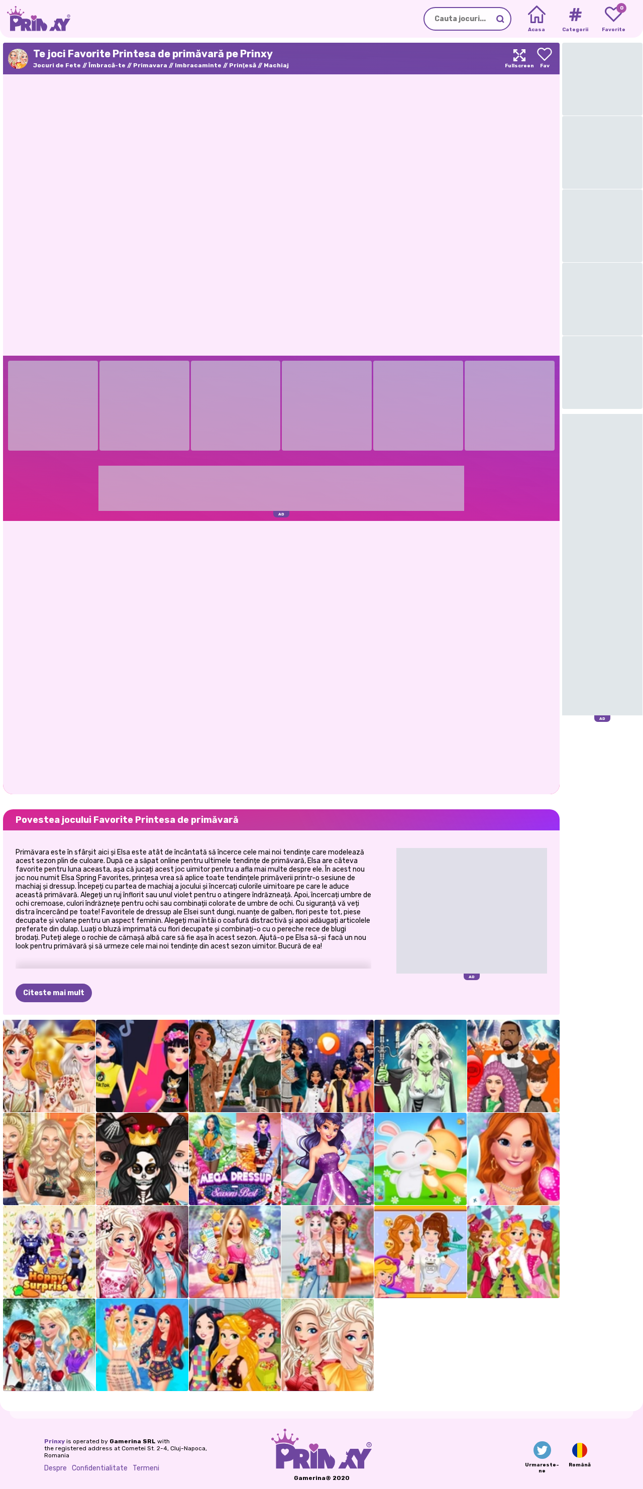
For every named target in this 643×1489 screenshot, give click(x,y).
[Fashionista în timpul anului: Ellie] (235, 1252)
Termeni (146, 1468)
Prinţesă (242, 65)
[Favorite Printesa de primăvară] (327, 1345)
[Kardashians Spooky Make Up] (142, 1159)
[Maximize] (519, 58)
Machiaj (276, 65)
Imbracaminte (198, 65)
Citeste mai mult (53, 993)
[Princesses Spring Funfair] (513, 1252)
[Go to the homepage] (35, 19)
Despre (55, 1468)
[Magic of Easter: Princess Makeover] (513, 1159)
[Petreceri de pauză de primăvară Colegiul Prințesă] (142, 1345)
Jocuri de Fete (57, 65)
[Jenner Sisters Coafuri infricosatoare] (513, 1066)
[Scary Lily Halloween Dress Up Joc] (420, 1066)
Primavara (150, 65)
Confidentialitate (100, 1468)
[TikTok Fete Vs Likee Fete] (142, 1066)
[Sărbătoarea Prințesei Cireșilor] (142, 1252)
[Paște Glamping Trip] (49, 1066)
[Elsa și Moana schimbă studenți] (235, 1066)
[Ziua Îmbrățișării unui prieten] (420, 1159)
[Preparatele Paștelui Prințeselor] (49, 1345)
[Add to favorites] (544, 58)
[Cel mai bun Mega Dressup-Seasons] (235, 1159)
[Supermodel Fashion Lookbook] (49, 1159)
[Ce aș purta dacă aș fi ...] (327, 1066)
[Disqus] (281, 656)
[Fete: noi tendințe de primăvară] (235, 1345)
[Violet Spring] (327, 1159)
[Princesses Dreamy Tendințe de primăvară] (327, 1252)
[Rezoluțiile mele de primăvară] (420, 1252)
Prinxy (54, 1441)
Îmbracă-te (107, 65)
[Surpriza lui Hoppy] (49, 1252)
